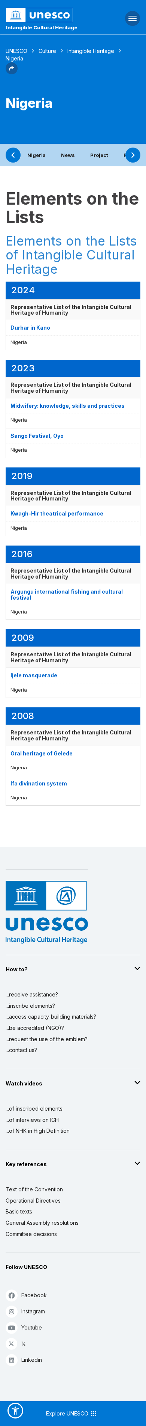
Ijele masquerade (33, 675)
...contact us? (21, 1050)
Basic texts (19, 1211)
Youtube (31, 1327)
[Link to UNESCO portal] (49, 15)
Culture (47, 51)
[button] (12, 72)
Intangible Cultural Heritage (41, 27)
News (68, 155)
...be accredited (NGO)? (35, 1028)
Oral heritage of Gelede (41, 753)
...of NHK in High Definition (38, 1131)
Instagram (33, 1311)
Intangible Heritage (90, 51)
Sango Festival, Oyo (37, 436)
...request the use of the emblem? (47, 1039)
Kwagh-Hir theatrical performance (56, 513)
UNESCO (16, 51)
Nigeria (36, 155)
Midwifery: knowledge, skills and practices (67, 405)
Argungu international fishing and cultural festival (66, 594)
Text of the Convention (34, 1189)
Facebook (34, 1295)
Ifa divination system (38, 783)
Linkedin (31, 1360)
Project (99, 155)
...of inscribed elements (34, 1108)
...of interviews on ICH (32, 1120)
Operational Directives (33, 1200)
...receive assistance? (32, 994)
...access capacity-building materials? (51, 1016)
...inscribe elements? (30, 1005)
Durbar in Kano (30, 327)
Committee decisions (31, 1234)
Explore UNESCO (68, 1413)
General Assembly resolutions (42, 1222)
